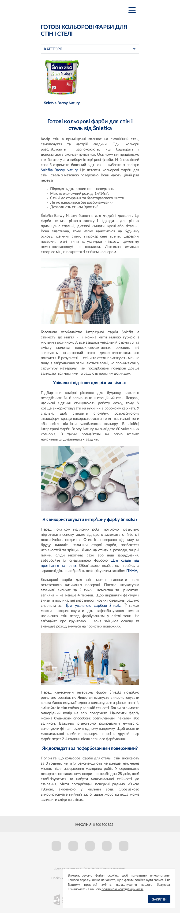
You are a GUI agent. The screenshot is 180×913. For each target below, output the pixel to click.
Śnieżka (64, 10)
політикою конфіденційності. (122, 889)
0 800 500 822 (103, 824)
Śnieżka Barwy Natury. (59, 170)
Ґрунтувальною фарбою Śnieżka (94, 605)
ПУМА (132, 571)
